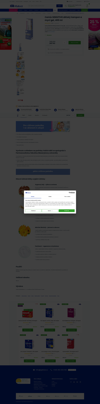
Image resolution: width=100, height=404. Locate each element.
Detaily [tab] (50, 196)
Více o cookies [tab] (67, 196)
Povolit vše (66, 210)
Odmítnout (33, 210)
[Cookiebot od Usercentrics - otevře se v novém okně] (70, 193)
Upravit (49, 210)
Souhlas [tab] (32, 196)
